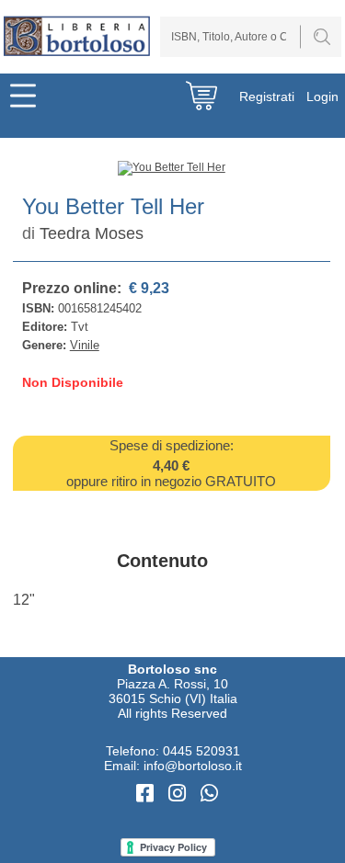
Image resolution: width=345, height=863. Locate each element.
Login (322, 96)
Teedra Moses (92, 233)
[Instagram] (179, 793)
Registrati (266, 96)
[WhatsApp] (209, 793)
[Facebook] (147, 793)
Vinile (84, 345)
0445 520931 (201, 751)
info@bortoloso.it (193, 765)
